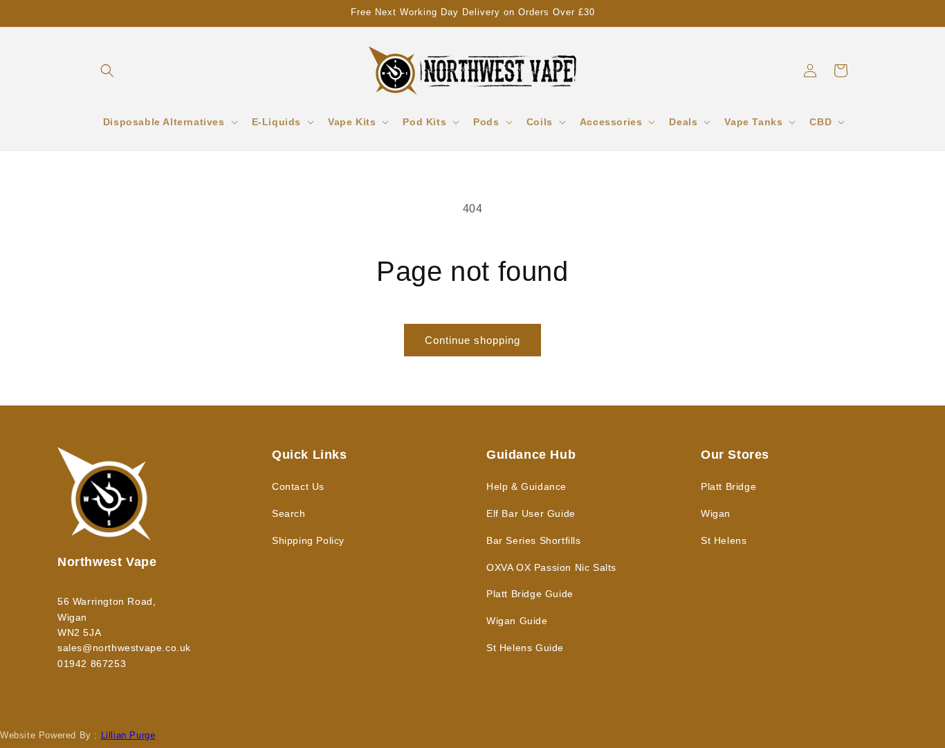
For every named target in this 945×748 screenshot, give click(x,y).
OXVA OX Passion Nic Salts (551, 567)
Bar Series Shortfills (533, 540)
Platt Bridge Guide (530, 593)
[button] (107, 70)
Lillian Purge (128, 735)
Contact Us (298, 486)
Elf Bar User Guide (531, 513)
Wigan (716, 513)
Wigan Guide (517, 620)
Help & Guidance (526, 486)
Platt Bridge (728, 486)
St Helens (723, 540)
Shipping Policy (308, 540)
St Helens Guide (525, 647)
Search (289, 513)
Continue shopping (472, 340)
